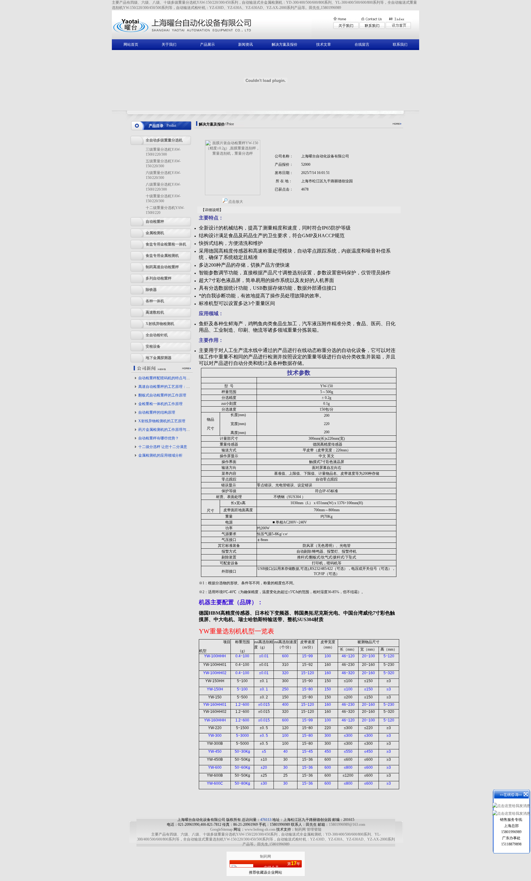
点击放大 (235, 201)
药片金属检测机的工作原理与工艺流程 (169, 429)
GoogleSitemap (221, 829)
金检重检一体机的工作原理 (160, 404)
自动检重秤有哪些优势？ (158, 438)
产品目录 (156, 126)
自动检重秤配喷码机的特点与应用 (166, 378)
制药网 (300, 829)
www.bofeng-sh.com (260, 829)
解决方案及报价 (284, 44)
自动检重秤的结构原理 (156, 412)
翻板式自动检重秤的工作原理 (162, 395)
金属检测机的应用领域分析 (160, 455)
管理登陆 (314, 829)
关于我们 (169, 44)
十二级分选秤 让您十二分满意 (162, 447)
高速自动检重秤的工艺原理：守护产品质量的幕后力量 (182, 386)
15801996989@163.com (347, 824)
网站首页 (131, 44)
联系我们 (400, 44)
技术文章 (323, 44)
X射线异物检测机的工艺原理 (161, 421)
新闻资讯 (245, 44)
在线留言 (362, 44)
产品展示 (207, 44)
